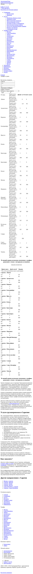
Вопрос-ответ (10, 13)
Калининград (10, 45)
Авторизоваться (8, 551)
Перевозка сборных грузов (14, 18)
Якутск (9, 64)
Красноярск (10, 47)
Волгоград (9, 38)
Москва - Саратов (8, 481)
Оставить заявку (8, 71)
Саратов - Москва (8, 482)
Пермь (8, 52)
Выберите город (5, 91)
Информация (7, 66)
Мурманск (9, 57)
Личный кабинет (13, 9)
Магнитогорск (10, 55)
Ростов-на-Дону (11, 54)
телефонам (3, 465)
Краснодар (6, 525)
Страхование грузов (12, 29)
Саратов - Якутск (8, 485)
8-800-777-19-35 (5, 7)
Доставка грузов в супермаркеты (15, 23)
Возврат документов (12, 27)
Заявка (5, 545)
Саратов (9, 61)
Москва (9, 32)
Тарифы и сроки (8, 30)
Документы (7, 65)
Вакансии (9, 15)
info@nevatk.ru (7, 563)
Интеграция (7, 503)
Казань (8, 44)
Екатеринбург (10, 41)
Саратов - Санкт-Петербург (11, 488)
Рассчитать (6, 88)
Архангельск (10, 36)
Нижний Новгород (12, 50)
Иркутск (9, 43)
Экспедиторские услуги (13, 22)
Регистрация (7, 552)
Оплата (6, 72)
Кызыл (8, 48)
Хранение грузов (11, 19)
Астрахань (9, 37)
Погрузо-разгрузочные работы (15, 25)
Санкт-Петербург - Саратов (11, 486)
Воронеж (9, 40)
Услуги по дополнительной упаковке (16, 26)
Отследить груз (5, 9)
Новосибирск (10, 51)
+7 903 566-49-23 (5, 8)
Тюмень (9, 62)
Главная (6, 494)
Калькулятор (7, 69)
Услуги (5, 16)
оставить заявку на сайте (7, 463)
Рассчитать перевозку (6, 572)
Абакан (9, 34)
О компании (7, 12)
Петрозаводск (10, 58)
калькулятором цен (14, 403)
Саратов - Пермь (8, 484)
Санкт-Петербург (11, 33)
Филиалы (6, 68)
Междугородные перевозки (14, 20)
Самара (9, 59)
